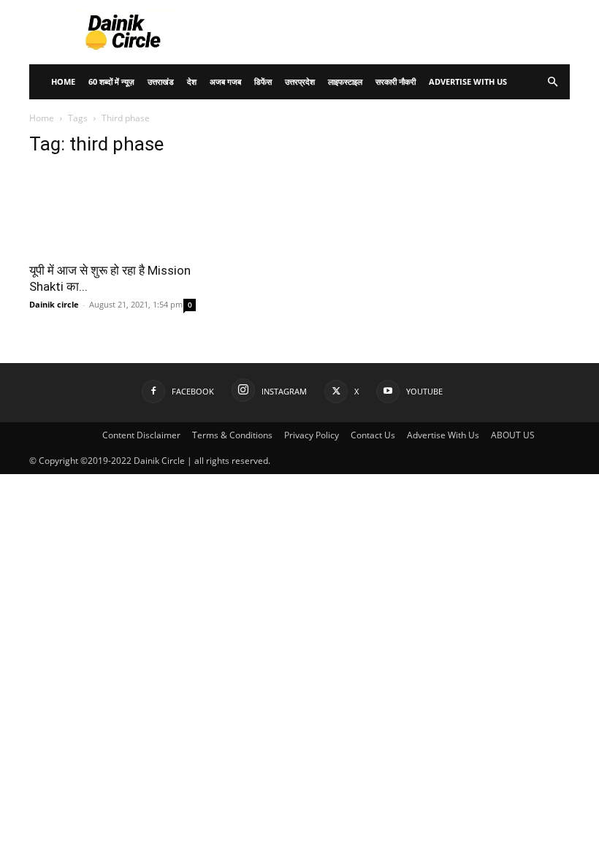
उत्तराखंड (161, 81)
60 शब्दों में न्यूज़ (111, 81)
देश (192, 81)
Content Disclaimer (141, 435)
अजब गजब (225, 81)
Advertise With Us (468, 81)
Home (63, 81)
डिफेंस (263, 81)
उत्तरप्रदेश (300, 81)
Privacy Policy (311, 435)
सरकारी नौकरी (395, 81)
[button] (552, 82)
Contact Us (373, 435)
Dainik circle (54, 304)
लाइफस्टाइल (345, 81)
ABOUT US (513, 435)
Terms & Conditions (232, 435)
